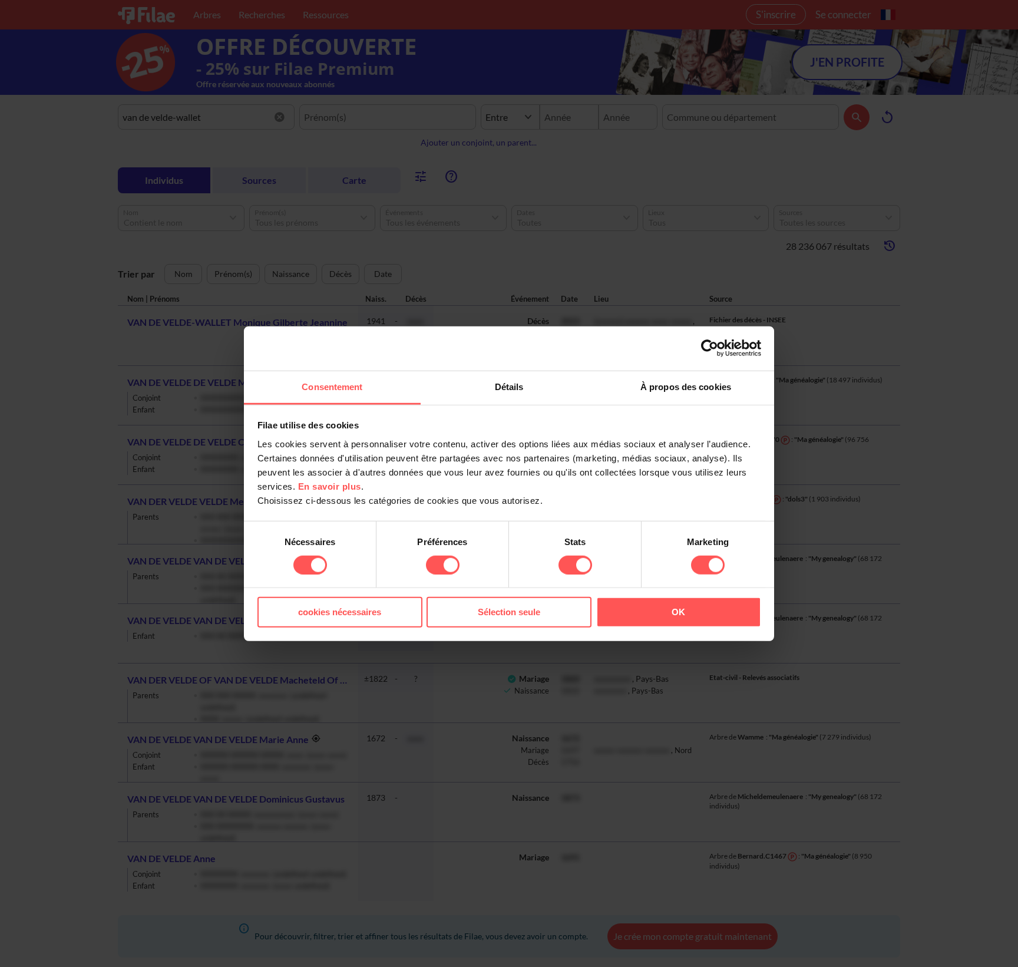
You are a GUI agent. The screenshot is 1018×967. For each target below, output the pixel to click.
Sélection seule (509, 612)
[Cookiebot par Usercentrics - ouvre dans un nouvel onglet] (709, 348)
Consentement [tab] (332, 386)
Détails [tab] (509, 386)
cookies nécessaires (339, 612)
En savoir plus (329, 486)
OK (678, 612)
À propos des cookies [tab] (685, 386)
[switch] (443, 565)
